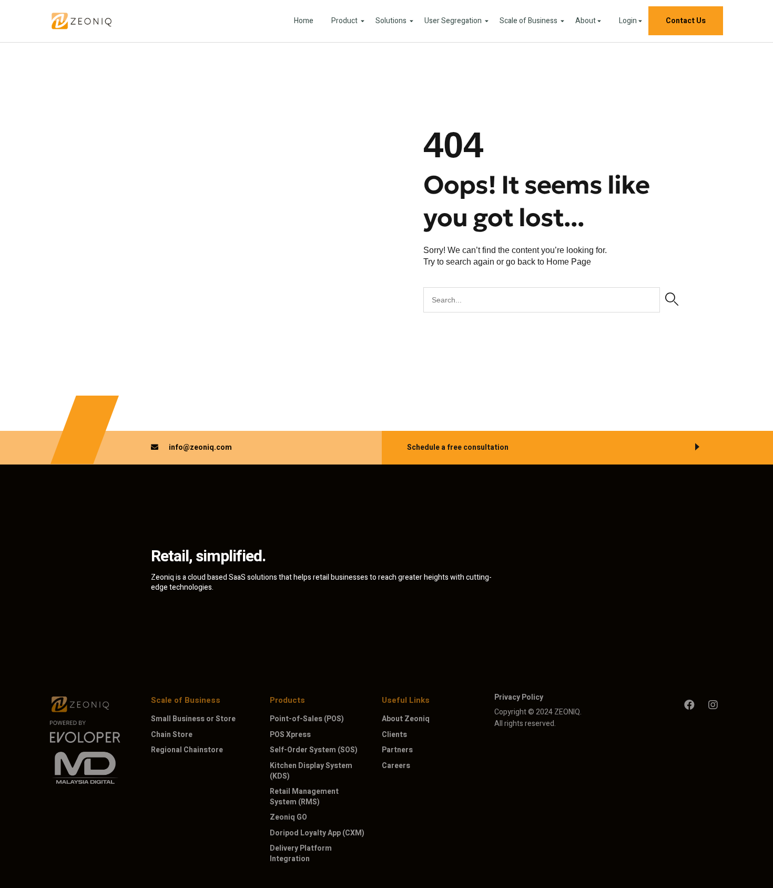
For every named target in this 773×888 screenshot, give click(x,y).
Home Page (568, 261)
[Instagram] (713, 704)
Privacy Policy (518, 697)
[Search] (672, 299)
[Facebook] (689, 704)
